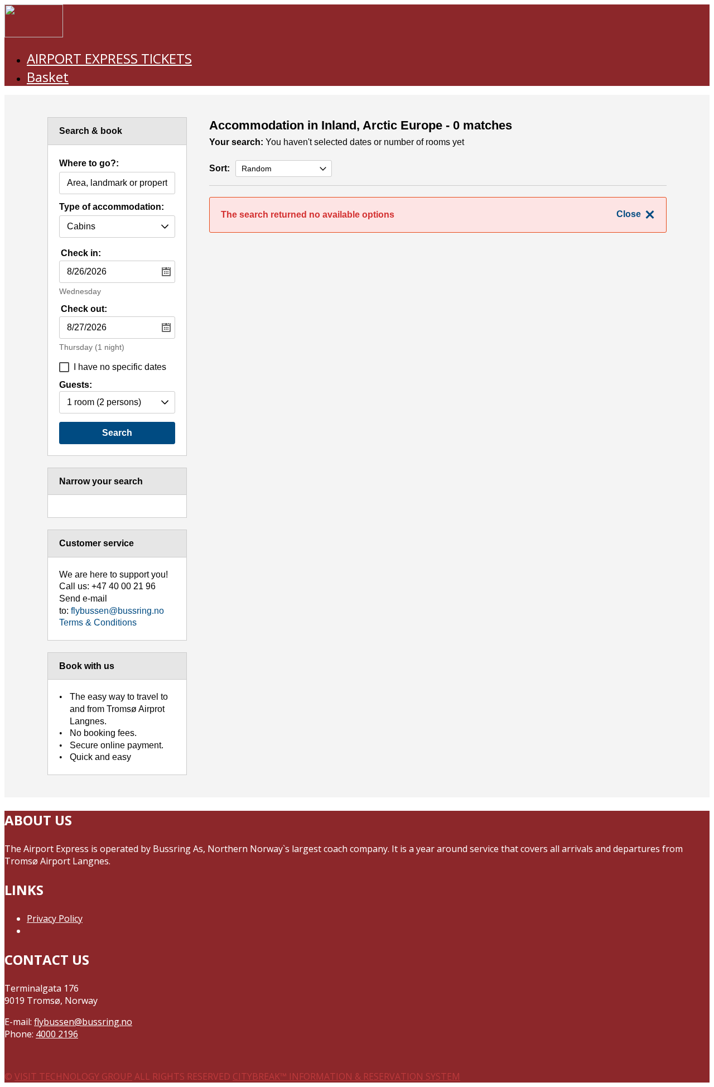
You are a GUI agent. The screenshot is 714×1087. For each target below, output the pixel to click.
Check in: (81, 253)
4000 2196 (57, 1034)
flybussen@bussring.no (117, 610)
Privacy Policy (55, 918)
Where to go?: (89, 163)
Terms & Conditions (98, 622)
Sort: (219, 168)
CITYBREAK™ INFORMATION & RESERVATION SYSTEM (346, 1076)
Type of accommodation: (111, 207)
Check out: (84, 309)
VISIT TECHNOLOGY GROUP (73, 1076)
